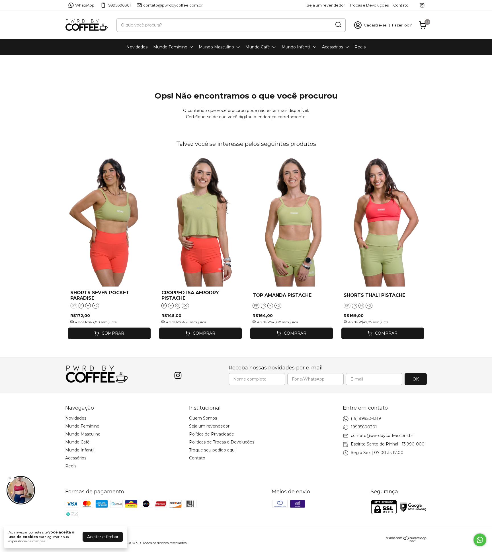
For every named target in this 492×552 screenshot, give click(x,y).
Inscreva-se (281, 122)
